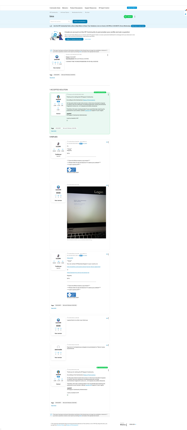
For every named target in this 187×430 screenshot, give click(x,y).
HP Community (54, 12)
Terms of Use (60, 425)
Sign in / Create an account (74, 39)
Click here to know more (138, 26)
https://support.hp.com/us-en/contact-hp (78, 272)
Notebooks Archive (77, 12)
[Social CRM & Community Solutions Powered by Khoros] (123, 424)
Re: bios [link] (87, 12)
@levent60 (70, 258)
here (80, 51)
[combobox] (60, 21)
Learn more (88, 39)
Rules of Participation (72, 425)
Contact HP (88, 110)
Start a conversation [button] (80, 21)
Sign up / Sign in (132, 7)
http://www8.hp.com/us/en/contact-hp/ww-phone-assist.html (83, 266)
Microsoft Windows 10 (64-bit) (68, 74)
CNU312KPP (56, 74)
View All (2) (52, 77)
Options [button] (135, 16)
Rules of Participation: (89, 100)
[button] (107, 54)
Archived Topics (65, 12)
